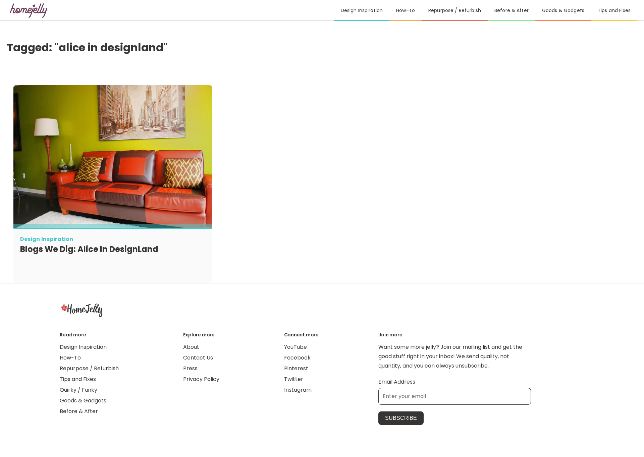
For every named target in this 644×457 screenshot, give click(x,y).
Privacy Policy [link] (201, 379)
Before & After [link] (511, 10)
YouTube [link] (295, 347)
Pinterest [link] (296, 368)
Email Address (396, 382)
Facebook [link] (297, 358)
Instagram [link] (298, 390)
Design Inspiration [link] (362, 10)
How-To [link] (405, 10)
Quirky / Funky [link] (78, 390)
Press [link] (190, 368)
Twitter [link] (293, 379)
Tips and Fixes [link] (614, 10)
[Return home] (29, 10)
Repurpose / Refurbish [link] (454, 10)
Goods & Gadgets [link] (563, 10)
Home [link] (82, 310)
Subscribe (401, 418)
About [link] (191, 347)
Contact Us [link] (198, 358)
